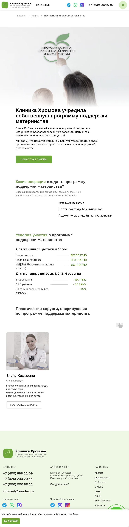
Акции (35, 15)
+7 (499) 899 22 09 (101, 4)
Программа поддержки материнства (64, 15)
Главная (21, 15)
